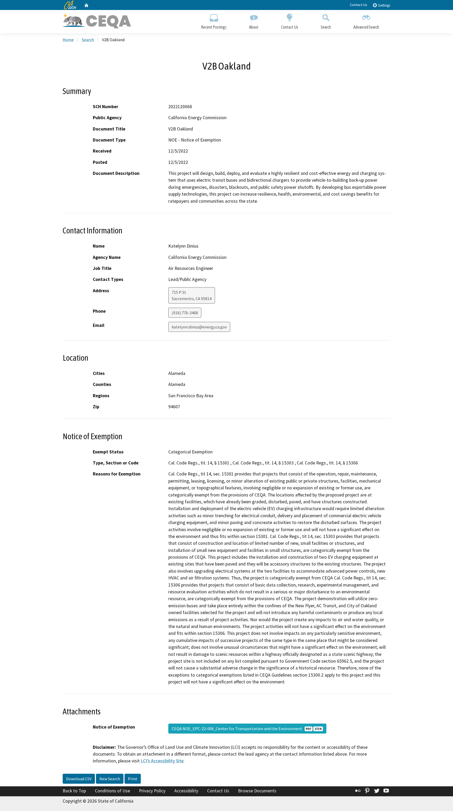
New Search (109, 778)
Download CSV (78, 778)
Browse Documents (257, 791)
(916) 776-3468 (185, 312)
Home (68, 39)
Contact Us (358, 4)
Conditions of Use (112, 791)
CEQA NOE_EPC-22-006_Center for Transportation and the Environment (247, 728)
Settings (383, 5)
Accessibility (186, 791)
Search (326, 27)
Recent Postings (213, 27)
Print (132, 778)
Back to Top (74, 791)
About (253, 27)
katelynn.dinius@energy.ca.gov (199, 326)
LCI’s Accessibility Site (162, 761)
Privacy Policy (152, 791)
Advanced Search (366, 27)
